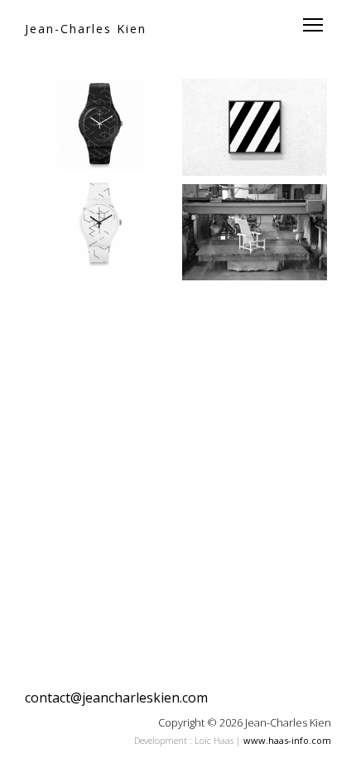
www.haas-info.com (287, 740)
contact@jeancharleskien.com (116, 697)
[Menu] (313, 25)
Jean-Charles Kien (86, 28)
